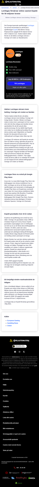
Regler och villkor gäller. (19, 87)
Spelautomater (5, 7)
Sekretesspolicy (8, 390)
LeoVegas (31, 25)
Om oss (5, 374)
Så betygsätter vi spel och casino (14, 434)
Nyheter (15, 7)
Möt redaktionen (8, 428)
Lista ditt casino (8, 417)
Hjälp (4, 385)
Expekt (15, 29)
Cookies (6, 401)
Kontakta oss (7, 379)
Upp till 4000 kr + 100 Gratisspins (19, 79)
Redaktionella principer (11, 423)
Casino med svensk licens (12, 445)
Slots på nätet (7, 450)
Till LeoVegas (19, 83)
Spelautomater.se (16, 357)
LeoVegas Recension (13, 62)
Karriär (5, 395)
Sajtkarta (6, 406)
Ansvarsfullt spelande (10, 439)
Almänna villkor (8, 412)
